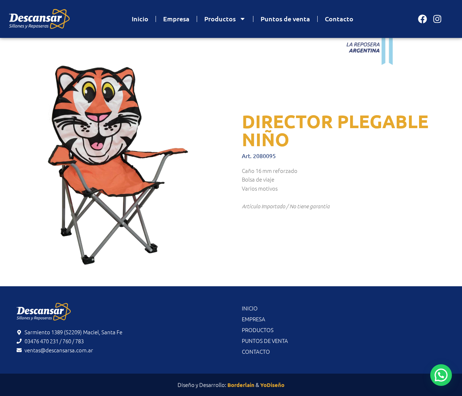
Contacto (339, 18)
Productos (220, 18)
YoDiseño (272, 384)
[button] (441, 375)
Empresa (176, 18)
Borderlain (240, 384)
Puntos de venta (285, 18)
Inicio (140, 18)
